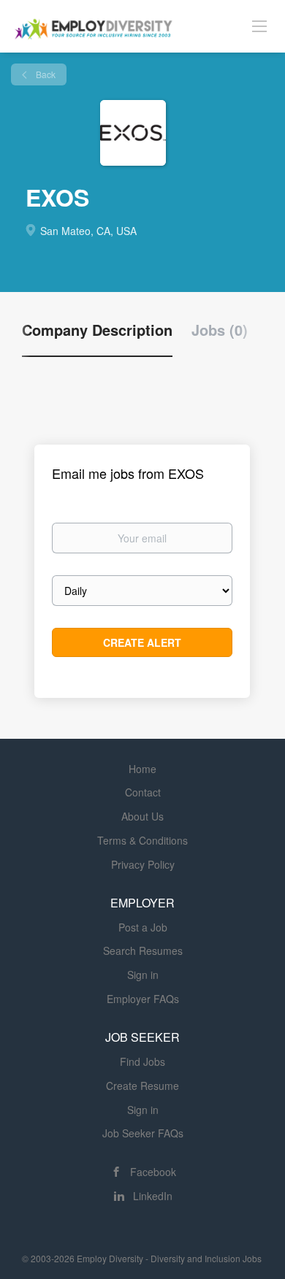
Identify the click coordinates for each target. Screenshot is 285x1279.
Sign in (143, 974)
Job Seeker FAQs (142, 1133)
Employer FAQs (143, 998)
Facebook (153, 1171)
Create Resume (142, 1085)
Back (45, 74)
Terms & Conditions (142, 840)
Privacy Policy (143, 864)
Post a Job (142, 927)
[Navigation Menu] (259, 26)
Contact (143, 792)
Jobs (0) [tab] (219, 330)
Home (142, 768)
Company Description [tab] (97, 330)
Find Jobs (142, 1061)
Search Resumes (143, 950)
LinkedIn (152, 1195)
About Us (142, 816)
